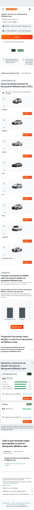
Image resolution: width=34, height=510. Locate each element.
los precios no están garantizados (10, 483)
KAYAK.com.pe (6, 503)
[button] (3, 9)
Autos (13, 503)
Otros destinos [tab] (18, 451)
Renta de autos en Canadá (23, 503)
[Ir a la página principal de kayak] (11, 9)
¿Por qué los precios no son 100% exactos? (16, 494)
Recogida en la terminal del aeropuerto (13, 42)
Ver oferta (27, 113)
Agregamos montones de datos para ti (14, 491)
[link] (17, 327)
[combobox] (10, 19)
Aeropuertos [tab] (7, 451)
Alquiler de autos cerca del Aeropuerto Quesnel (15, 464)
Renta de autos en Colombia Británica (16, 504)
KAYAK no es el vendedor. (10, 488)
